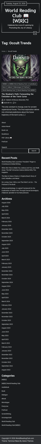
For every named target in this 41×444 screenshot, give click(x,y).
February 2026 (7, 221)
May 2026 (5, 210)
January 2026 (6, 225)
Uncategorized (6, 417)
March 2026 (6, 218)
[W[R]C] (5, 84)
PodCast (26, 87)
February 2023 (7, 347)
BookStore (5, 134)
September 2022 (7, 366)
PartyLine (5, 406)
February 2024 (7, 305)
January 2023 (6, 351)
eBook (10, 87)
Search (4, 147)
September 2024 (7, 282)
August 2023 (6, 328)
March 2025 (6, 259)
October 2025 (6, 237)
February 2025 (7, 263)
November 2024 (7, 275)
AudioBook (32, 84)
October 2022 (6, 362)
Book (4, 87)
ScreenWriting (6, 414)
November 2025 (7, 233)
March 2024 (6, 301)
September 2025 (7, 240)
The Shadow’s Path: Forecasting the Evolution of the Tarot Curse (17, 95)
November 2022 (7, 358)
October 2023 (6, 320)
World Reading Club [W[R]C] (26, 90)
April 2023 (5, 339)
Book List (5, 130)
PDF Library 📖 (7, 138)
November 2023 (7, 316)
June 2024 (5, 290)
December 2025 (7, 229)
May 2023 (5, 335)
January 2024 (6, 309)
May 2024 (5, 294)
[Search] (35, 33)
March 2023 (6, 343)
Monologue (17, 87)
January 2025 (6, 267)
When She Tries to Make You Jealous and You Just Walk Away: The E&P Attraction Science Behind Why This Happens (20, 170)
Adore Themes (27, 441)
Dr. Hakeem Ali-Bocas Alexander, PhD (16, 100)
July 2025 (5, 248)
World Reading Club (9, 90)
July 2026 (5, 206)
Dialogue (5, 395)
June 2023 (5, 332)
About (4, 122)
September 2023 (7, 324)
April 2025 (5, 256)
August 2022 (6, 370)
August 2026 (6, 203)
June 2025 (5, 252)
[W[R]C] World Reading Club (18, 84)
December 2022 (7, 354)
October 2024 (6, 278)
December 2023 (7, 313)
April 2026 (5, 214)
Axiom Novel (6, 126)
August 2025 (6, 244)
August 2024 (6, 286)
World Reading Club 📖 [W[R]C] (20, 15)
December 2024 (7, 271)
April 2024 (5, 297)
